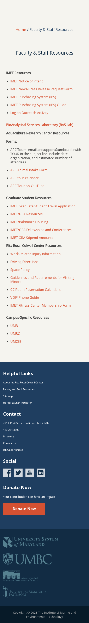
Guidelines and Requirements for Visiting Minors (42, 279)
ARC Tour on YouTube (27, 186)
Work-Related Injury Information (35, 254)
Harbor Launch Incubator (17, 402)
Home (21, 29)
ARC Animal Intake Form (29, 170)
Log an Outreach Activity (29, 112)
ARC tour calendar (24, 178)
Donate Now (24, 508)
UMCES (16, 341)
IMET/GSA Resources (26, 214)
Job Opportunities (13, 450)
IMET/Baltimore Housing (29, 222)
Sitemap (8, 396)
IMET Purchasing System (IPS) (33, 97)
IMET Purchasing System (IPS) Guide (38, 105)
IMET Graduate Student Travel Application (43, 206)
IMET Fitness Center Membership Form (40, 305)
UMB (14, 325)
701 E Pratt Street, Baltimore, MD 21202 (26, 423)
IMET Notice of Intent (26, 81)
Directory (8, 436)
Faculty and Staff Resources (19, 389)
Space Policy (20, 269)
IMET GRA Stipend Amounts (31, 237)
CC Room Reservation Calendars (35, 289)
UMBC (15, 333)
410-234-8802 (11, 430)
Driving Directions (24, 261)
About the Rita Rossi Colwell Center (23, 382)
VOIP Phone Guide (24, 297)
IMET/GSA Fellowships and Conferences (41, 230)
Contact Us (9, 443)
